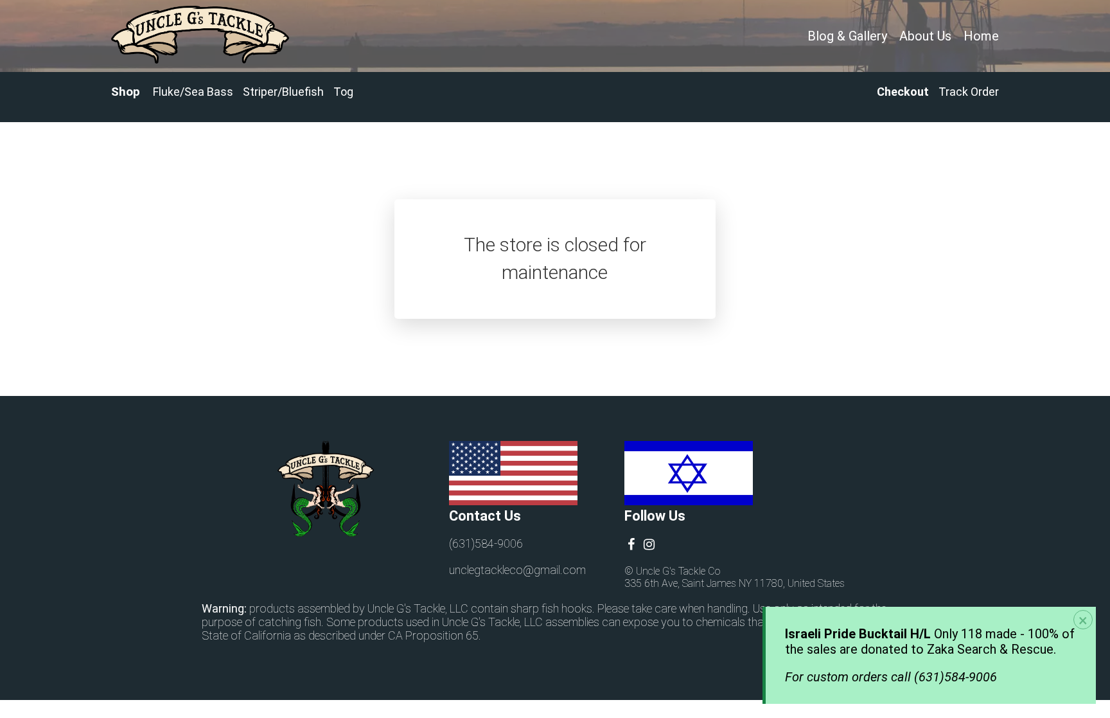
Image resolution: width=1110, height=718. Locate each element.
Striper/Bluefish (283, 91)
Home (981, 36)
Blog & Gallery (847, 36)
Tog (343, 91)
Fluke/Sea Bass (193, 91)
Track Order (968, 91)
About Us (925, 36)
